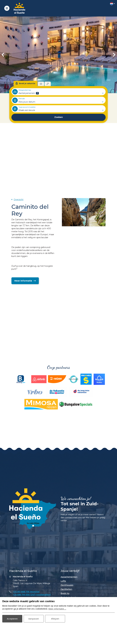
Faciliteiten (66, 589)
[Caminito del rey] (84, 212)
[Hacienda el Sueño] (19, 8)
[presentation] (3, 55)
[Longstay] (41, 84)
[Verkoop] (48, 84)
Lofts (63, 581)
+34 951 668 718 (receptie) (26, 591)
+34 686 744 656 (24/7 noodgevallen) (32, 594)
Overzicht (18, 199)
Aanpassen (33, 618)
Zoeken (58, 117)
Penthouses (67, 585)
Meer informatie (23, 280)
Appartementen (69, 577)
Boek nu (65, 593)
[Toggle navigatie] (6, 8)
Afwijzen (55, 618)
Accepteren (12, 618)
